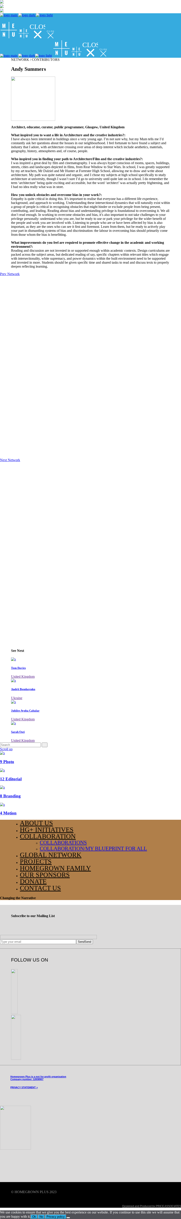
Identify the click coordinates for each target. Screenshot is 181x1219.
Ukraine (16, 698)
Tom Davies (18, 668)
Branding (10, 796)
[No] (68, 1217)
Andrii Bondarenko (23, 689)
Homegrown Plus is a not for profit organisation (38, 1076)
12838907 (38, 1079)
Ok (34, 1216)
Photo (7, 761)
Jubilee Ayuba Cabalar (25, 710)
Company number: (21, 1079)
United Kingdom (23, 676)
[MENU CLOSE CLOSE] (27, 37)
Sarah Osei (18, 731)
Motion (8, 813)
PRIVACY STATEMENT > (24, 1087)
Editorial (11, 779)
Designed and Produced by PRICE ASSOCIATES (151, 1206)
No (41, 1216)
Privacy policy (56, 1216)
